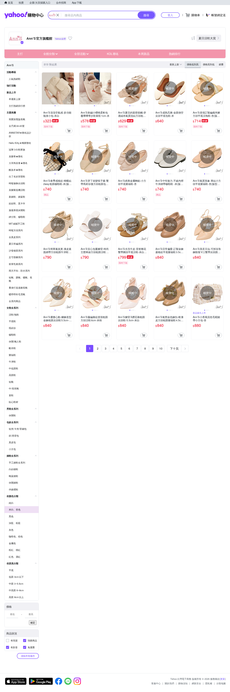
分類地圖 (221, 683)
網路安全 (196, 683)
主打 (20, 54)
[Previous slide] (44, 88)
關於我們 (169, 683)
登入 (170, 15)
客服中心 (156, 683)
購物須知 (183, 683)
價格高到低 (209, 64)
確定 (32, 622)
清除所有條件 (28, 656)
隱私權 (208, 683)
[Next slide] (71, 88)
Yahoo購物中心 (23, 15)
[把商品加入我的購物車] (69, 130)
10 (160, 348)
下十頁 (174, 348)
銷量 (221, 64)
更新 (222, 679)
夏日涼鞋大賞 (207, 38)
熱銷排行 (174, 54)
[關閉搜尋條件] (58, 15)
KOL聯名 (113, 54)
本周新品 (144, 54)
